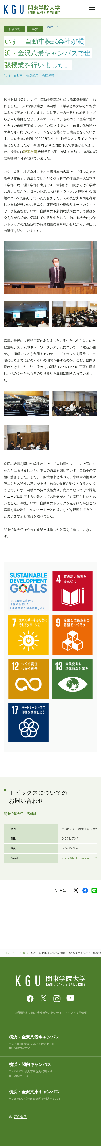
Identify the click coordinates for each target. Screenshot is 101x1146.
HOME (6, 953)
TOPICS (21, 953)
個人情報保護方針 (42, 1013)
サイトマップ (64, 1013)
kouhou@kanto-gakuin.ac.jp (77, 858)
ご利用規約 (21, 1013)
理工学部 (30, 151)
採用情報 (81, 1013)
